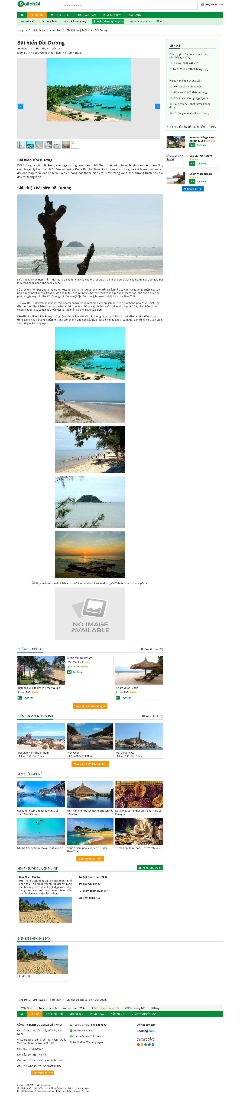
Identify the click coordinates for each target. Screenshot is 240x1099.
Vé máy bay (114, 15)
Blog (162, 21)
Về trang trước (145, 1014)
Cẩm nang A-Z (142, 21)
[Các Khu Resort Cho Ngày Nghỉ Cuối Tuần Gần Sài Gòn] (41, 794)
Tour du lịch (62, 15)
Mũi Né (38, 15)
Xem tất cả (153, 649)
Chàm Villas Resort (127, 687)
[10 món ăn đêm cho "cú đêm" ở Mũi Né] (139, 831)
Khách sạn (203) (77, 21)
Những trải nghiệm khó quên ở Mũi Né (40, 848)
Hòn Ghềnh (74, 752)
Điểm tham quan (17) (109, 21)
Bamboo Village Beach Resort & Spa (39, 687)
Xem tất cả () (193, 188)
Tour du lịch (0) (49, 21)
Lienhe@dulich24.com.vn (88, 1036)
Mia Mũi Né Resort (79, 662)
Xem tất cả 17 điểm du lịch (90, 764)
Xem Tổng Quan (151, 867)
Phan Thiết (55, 30)
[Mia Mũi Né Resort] (79, 658)
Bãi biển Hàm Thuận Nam (33, 752)
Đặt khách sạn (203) (94, 877)
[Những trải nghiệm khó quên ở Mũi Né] (41, 831)
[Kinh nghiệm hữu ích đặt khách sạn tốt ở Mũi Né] (90, 794)
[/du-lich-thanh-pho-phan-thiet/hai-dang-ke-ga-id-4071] (139, 736)
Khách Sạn (89, 15)
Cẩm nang (134, 15)
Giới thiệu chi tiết (42, 1073)
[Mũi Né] (42, 973)
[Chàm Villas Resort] (139, 683)
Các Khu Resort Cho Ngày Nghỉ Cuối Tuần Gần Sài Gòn (38, 812)
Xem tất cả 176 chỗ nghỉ (90, 706)
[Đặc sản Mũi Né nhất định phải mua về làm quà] (139, 794)
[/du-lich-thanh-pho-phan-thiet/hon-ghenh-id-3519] (90, 736)
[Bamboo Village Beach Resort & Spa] (41, 683)
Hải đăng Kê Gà (125, 752)
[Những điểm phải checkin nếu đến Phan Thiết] (90, 831)
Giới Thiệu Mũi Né (30, 877)
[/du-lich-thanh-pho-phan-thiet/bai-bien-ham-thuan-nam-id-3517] (41, 736)
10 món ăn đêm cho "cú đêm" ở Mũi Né (138, 848)
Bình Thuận (39, 30)
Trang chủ (22, 30)
